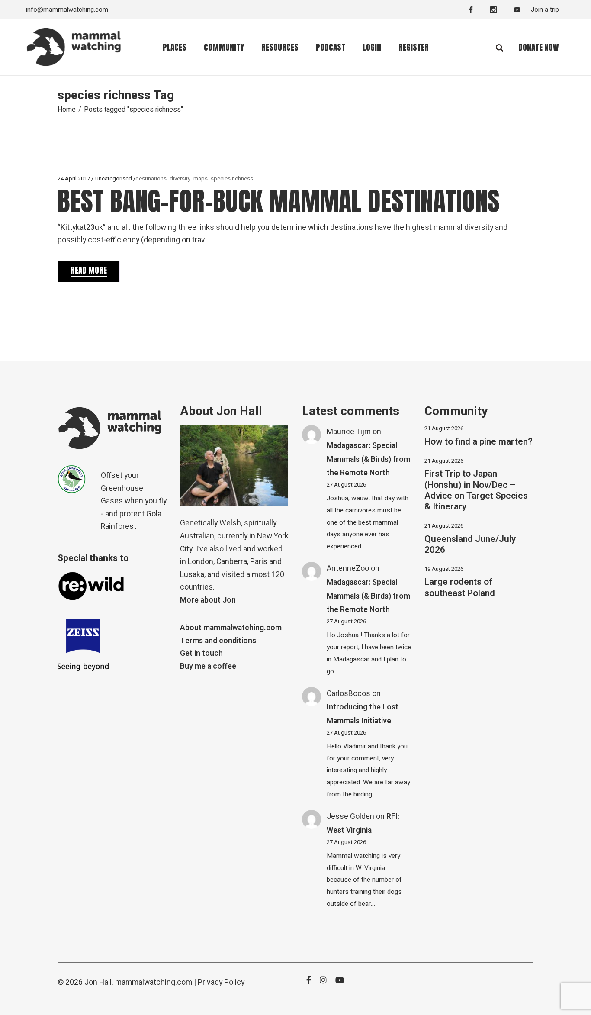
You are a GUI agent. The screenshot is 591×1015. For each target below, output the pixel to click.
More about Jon (208, 600)
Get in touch (201, 653)
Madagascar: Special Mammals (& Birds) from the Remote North (368, 459)
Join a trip (545, 9)
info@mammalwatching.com (67, 9)
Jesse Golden (350, 816)
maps (200, 178)
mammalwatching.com (153, 982)
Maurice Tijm (349, 431)
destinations (151, 178)
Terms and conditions (218, 640)
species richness (232, 178)
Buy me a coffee (208, 666)
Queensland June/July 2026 (470, 544)
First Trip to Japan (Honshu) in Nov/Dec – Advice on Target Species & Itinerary (476, 490)
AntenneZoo (348, 568)
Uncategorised (113, 178)
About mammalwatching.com (231, 627)
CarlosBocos (348, 693)
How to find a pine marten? (478, 441)
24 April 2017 (74, 178)
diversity (180, 178)
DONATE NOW (538, 47)
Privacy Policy (221, 982)
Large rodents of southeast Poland (459, 587)
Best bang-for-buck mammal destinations (279, 201)
